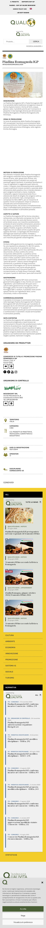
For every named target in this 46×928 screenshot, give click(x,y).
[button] (42, 882)
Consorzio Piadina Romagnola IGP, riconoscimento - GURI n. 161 (23, 837)
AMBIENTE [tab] (10, 641)
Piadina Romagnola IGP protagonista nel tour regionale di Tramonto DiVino (22, 532)
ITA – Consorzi (13, 702)
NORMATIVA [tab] (10, 687)
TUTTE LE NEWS (32, 502)
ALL (36, 695)
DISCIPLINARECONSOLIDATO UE (17, 470)
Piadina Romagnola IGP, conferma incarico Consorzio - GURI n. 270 (23, 705)
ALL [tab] (7, 494)
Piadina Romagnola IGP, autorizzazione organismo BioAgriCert (20, 724)
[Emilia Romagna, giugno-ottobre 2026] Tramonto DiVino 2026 (20, 594)
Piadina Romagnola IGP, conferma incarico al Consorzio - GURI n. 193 (23, 771)
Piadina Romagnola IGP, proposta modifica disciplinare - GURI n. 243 (23, 788)
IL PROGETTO (14, 2)
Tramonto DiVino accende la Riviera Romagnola (21, 563)
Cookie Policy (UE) (20, 9)
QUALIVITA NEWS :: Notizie (17, 526)
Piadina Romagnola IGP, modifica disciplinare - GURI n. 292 (22, 740)
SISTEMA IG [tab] (10, 665)
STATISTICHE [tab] (11, 855)
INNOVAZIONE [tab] (11, 653)
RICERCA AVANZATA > (34, 46)
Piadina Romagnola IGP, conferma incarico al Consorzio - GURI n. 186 (23, 804)
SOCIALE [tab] (9, 672)
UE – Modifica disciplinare (18, 751)
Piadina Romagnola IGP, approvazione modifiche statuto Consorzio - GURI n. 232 (22, 822)
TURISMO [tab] (9, 678)
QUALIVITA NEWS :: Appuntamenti (20, 588)
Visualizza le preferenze (23, 922)
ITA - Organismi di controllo (19, 718)
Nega (23, 916)
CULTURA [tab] (9, 635)
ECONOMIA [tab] (10, 647)
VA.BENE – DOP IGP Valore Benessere (22, 5)
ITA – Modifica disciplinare (18, 735)
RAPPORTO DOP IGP (28, 2)
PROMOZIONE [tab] (11, 659)
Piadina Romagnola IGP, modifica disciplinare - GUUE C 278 (22, 754)
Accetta (23, 909)
